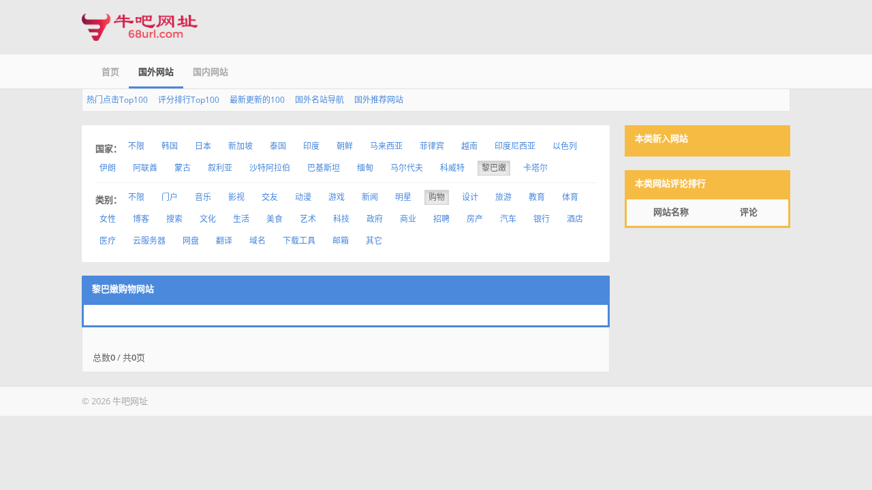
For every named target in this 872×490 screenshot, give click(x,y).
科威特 (452, 168)
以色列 (564, 146)
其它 (374, 240)
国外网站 (156, 71)
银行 (541, 219)
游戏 (336, 197)
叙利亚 (220, 168)
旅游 (503, 197)
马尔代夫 (406, 168)
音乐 (203, 197)
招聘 (441, 219)
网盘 (191, 240)
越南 (469, 146)
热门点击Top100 (117, 99)
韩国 (169, 146)
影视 (236, 197)
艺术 (308, 219)
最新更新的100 (257, 99)
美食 (274, 219)
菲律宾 (432, 146)
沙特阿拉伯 (269, 168)
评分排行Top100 (188, 99)
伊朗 (107, 168)
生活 (241, 219)
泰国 (278, 146)
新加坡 (240, 146)
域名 (257, 240)
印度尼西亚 (515, 146)
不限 (136, 146)
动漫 (303, 197)
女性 (107, 219)
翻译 (224, 240)
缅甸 (365, 168)
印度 (311, 146)
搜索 (174, 219)
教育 (537, 197)
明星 (403, 197)
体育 (570, 197)
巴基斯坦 (323, 168)
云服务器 (149, 240)
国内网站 (210, 71)
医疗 (107, 240)
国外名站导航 (319, 99)
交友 (270, 197)
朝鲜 (345, 146)
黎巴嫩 (494, 168)
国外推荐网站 (378, 99)
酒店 (575, 219)
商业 (408, 219)
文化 (208, 219)
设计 (470, 197)
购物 (437, 197)
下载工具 (299, 240)
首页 (110, 71)
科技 (341, 219)
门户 (169, 197)
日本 (203, 146)
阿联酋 (145, 168)
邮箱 (340, 240)
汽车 (508, 219)
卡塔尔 (535, 168)
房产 (475, 219)
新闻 (370, 197)
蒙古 (182, 168)
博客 (141, 219)
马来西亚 (386, 146)
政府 (375, 219)
